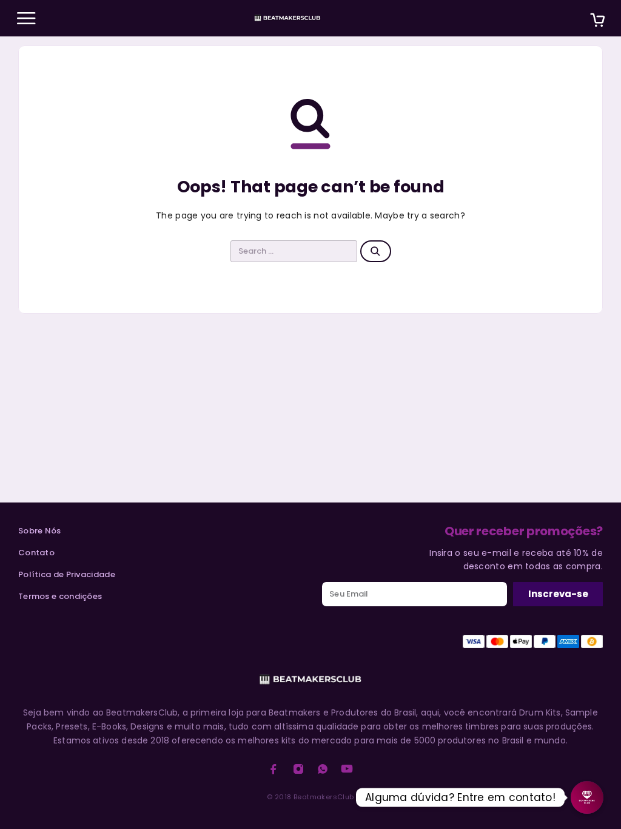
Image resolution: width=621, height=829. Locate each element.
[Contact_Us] (587, 797)
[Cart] (597, 22)
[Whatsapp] (322, 769)
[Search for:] (294, 251)
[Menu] (26, 18)
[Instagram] (298, 769)
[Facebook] (273, 769)
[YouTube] (347, 769)
